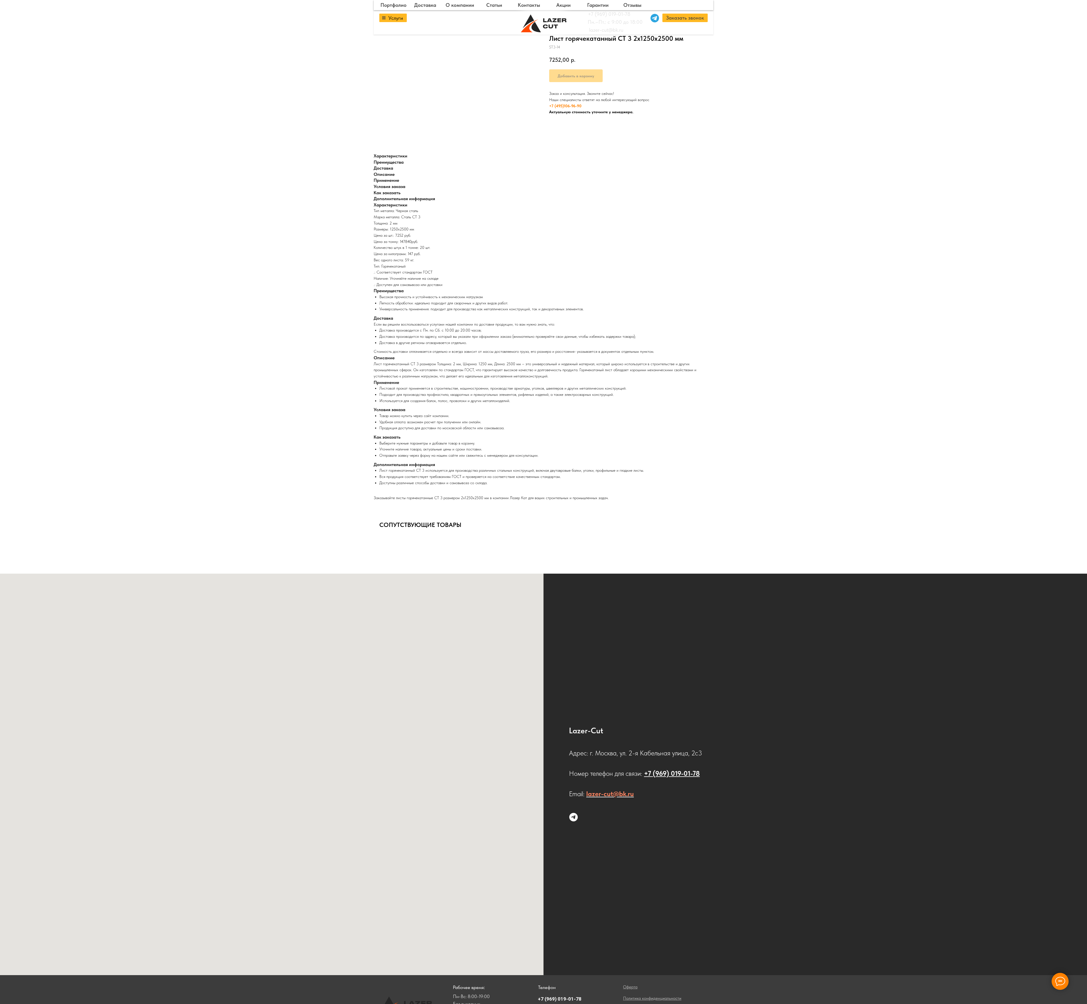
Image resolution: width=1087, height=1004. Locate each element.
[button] (685, 18)
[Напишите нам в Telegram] (573, 817)
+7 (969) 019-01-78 (609, 14)
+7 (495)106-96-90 (565, 106)
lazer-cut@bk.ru (606, 30)
